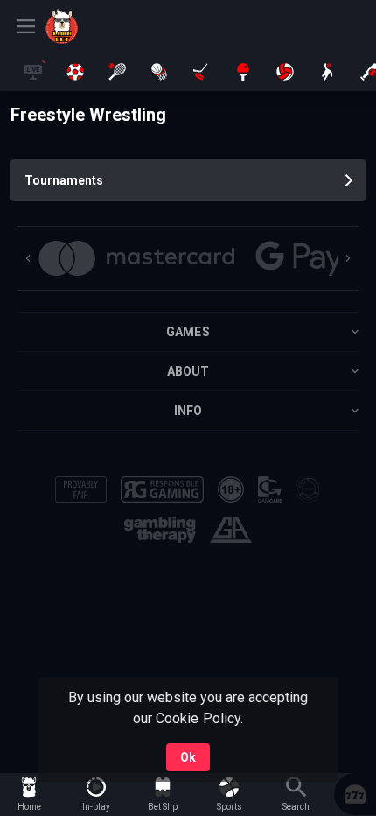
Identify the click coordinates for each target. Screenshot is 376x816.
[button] (355, 794)
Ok (188, 757)
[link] (84, 26)
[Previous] (27, 258)
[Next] (348, 258)
